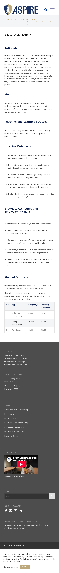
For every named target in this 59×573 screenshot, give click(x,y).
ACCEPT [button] (25, 567)
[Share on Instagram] (11, 511)
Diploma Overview (42, 22)
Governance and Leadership (16, 409)
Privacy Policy (10, 418)
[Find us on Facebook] (6, 511)
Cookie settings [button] (11, 567)
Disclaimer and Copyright (14, 427)
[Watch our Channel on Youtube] (16, 511)
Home (18, 22)
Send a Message (18, 361)
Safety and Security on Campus (17, 422)
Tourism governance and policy (20, 19)
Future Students (28, 22)
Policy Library (9, 414)
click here (21, 528)
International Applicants (14, 431)
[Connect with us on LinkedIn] (21, 511)
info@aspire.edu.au (20, 364)
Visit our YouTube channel (15, 476)
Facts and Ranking (11, 436)
